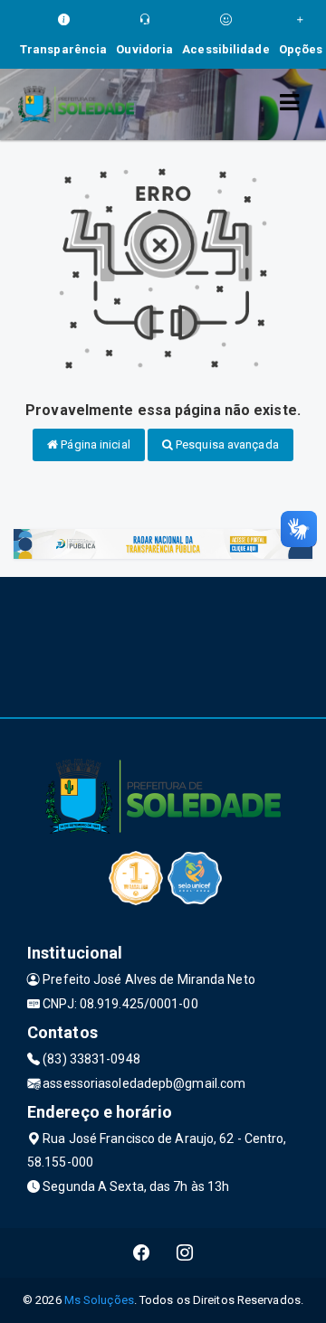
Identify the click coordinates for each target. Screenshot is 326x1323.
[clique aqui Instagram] (185, 1253)
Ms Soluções (99, 1300)
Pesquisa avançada (226, 444)
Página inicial (94, 444)
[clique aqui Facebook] (142, 1253)
